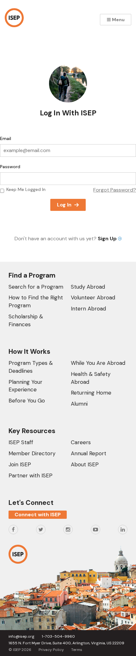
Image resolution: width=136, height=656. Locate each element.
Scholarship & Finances (26, 320)
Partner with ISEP (31, 475)
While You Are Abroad (98, 362)
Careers (81, 442)
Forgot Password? (114, 190)
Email (5, 138)
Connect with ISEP (38, 514)
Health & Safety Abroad (90, 378)
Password (10, 166)
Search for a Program (36, 286)
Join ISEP (20, 464)
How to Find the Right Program (36, 301)
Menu (118, 19)
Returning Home (91, 392)
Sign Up (108, 238)
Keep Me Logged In (26, 189)
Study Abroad (88, 286)
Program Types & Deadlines (31, 366)
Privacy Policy (51, 649)
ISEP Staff (21, 442)
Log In (64, 204)
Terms (76, 649)
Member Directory (32, 453)
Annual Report (88, 453)
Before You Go (27, 400)
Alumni (79, 403)
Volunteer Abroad (93, 297)
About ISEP (85, 464)
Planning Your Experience (25, 385)
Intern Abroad (88, 308)
